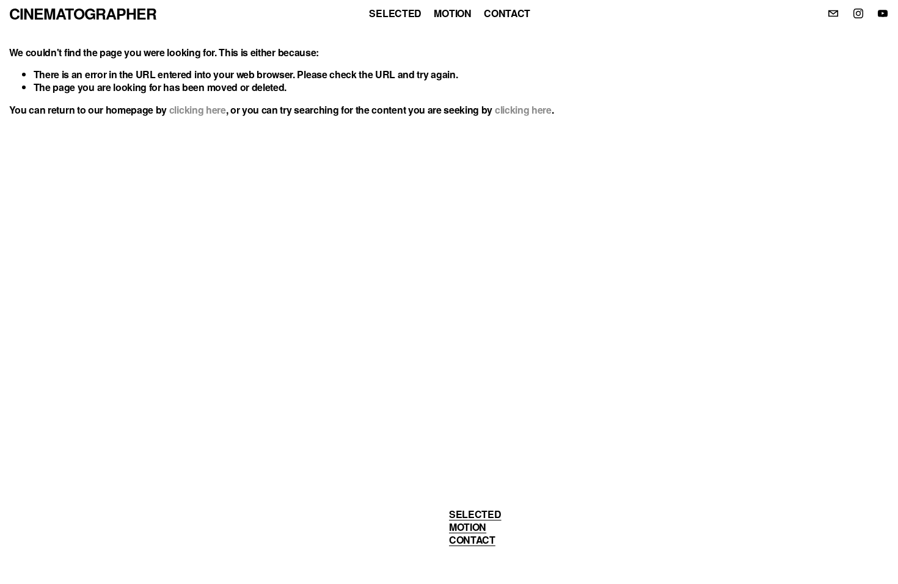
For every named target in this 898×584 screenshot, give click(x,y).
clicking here (197, 110)
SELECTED (395, 13)
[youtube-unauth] (883, 13)
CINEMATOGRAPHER (82, 13)
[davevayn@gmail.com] (833, 13)
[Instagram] (858, 13)
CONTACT (507, 13)
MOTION (452, 13)
